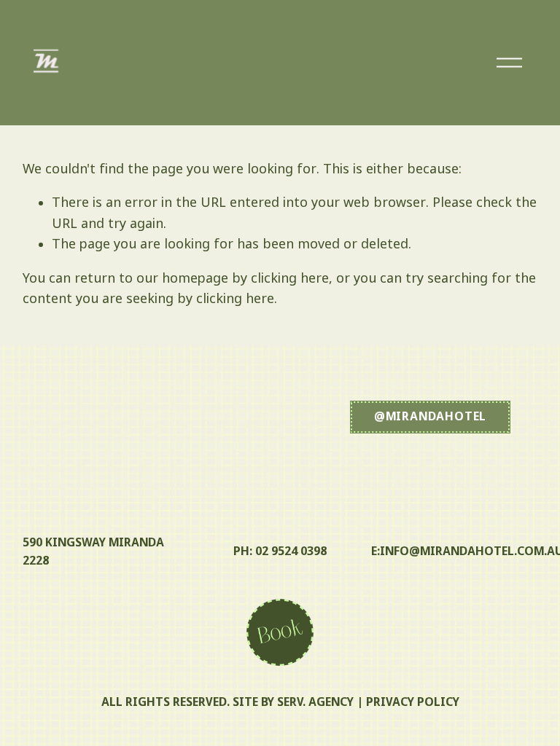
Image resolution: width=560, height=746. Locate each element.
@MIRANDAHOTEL (430, 417)
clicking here (290, 279)
